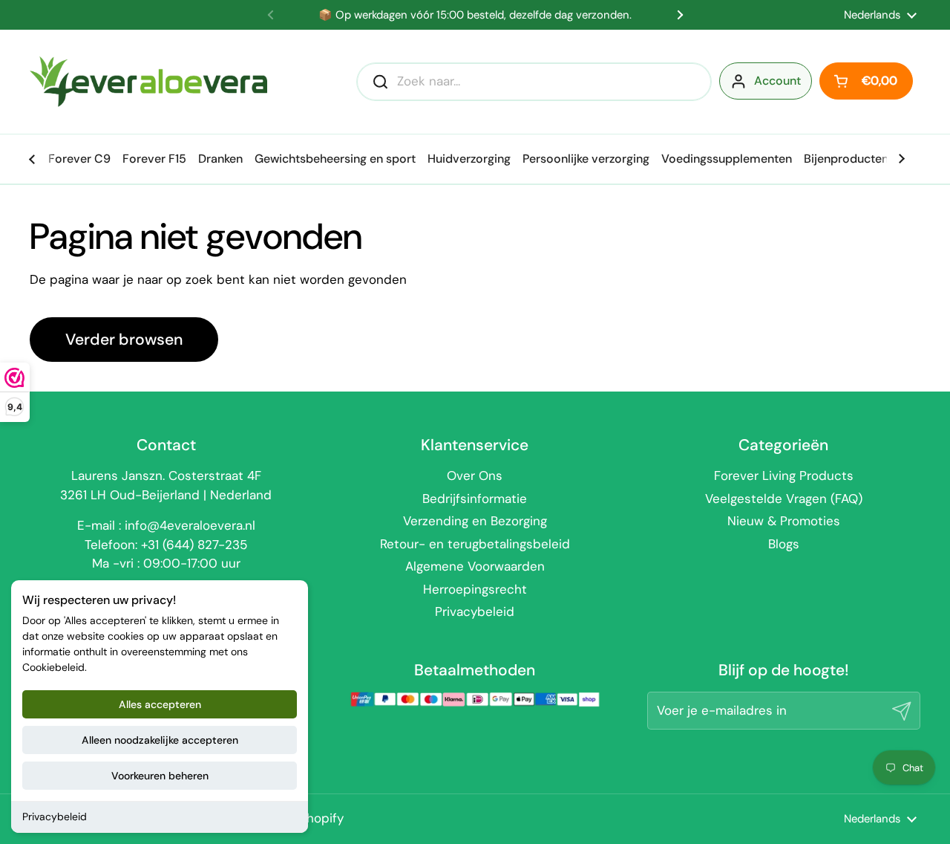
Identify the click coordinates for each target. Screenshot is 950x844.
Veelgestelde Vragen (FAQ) (783, 498)
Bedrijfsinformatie (474, 498)
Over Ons (474, 475)
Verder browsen (124, 339)
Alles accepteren (160, 704)
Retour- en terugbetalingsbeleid (475, 544)
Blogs (783, 544)
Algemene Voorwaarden (475, 566)
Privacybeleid (54, 816)
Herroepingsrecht (475, 589)
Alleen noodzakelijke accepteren (160, 740)
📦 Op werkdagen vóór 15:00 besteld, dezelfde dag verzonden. (475, 15)
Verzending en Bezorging (475, 521)
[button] (866, 81)
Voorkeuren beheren (160, 775)
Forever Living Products (784, 475)
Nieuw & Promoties (783, 521)
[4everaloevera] (148, 82)
